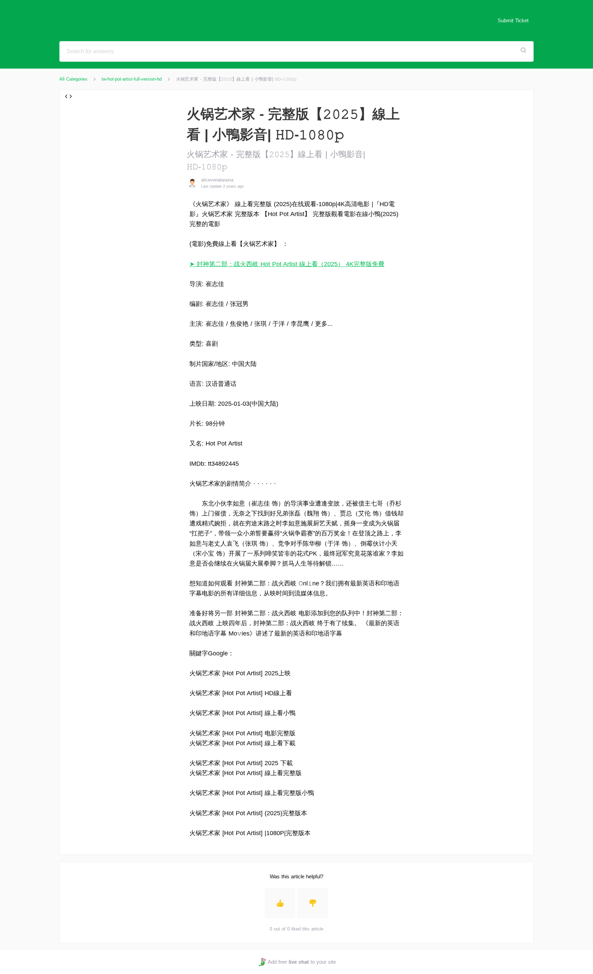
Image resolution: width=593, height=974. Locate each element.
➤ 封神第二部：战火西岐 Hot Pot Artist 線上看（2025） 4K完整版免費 (286, 264)
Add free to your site (302, 962)
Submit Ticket (513, 20)
